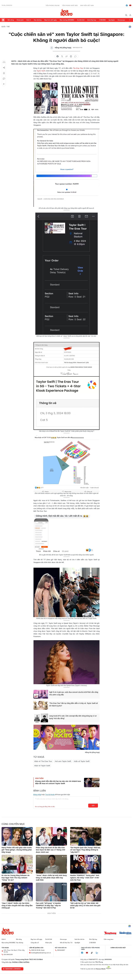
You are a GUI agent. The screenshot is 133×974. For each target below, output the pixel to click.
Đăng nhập (37, 794)
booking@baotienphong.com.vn (41, 952)
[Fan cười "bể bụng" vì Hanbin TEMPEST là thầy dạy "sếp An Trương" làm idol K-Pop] (51, 892)
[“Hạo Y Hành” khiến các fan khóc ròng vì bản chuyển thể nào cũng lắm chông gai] (17, 892)
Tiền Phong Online (52, 5)
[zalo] (98, 953)
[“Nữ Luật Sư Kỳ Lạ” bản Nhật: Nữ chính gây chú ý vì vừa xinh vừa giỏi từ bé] (85, 892)
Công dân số (35, 942)
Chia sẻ (4, 68)
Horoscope (121, 20)
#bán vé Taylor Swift (42, 766)
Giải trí (28, 20)
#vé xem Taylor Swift (63, 761)
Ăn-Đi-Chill (80, 20)
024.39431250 (8, 954)
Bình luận (4, 79)
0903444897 (61, 950)
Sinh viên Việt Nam (87, 5)
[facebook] (127, 5)
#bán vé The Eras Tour (43, 761)
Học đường (37, 20)
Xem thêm (129, 19)
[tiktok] (93, 953)
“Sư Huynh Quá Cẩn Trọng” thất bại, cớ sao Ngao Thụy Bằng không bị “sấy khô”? (85, 850)
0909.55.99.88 (35, 950)
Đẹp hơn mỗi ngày (50, 20)
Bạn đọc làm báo (13, 969)
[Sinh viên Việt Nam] (125, 933)
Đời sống (11, 20)
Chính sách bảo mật (118, 947)
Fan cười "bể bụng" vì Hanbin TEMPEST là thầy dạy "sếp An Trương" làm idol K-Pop (48, 905)
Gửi (93, 805)
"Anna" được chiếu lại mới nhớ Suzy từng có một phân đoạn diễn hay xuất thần (51, 877)
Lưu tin (4, 73)
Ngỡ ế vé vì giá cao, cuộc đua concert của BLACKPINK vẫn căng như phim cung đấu (73, 693)
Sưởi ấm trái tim (79, 939)
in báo (71, 56)
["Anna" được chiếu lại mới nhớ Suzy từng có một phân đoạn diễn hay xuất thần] (51, 864)
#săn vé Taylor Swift (81, 761)
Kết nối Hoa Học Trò (66, 942)
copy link (66, 56)
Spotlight (112, 20)
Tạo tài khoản (50, 794)
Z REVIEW (102, 20)
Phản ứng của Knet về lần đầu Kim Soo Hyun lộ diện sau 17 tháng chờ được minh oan (50, 850)
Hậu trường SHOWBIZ (67, 20)
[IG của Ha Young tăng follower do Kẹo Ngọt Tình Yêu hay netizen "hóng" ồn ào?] (17, 864)
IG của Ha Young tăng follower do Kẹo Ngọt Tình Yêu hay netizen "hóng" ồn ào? (16, 877)
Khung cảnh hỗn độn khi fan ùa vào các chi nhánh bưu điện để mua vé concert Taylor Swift (58, 782)
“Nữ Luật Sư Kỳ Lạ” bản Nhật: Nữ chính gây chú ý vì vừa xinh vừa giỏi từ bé (85, 905)
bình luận (75, 56)
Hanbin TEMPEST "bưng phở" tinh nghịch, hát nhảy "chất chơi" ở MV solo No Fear (84, 877)
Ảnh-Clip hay (91, 20)
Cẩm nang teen (108, 939)
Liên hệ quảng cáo (36, 947)
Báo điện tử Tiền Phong (66, 12)
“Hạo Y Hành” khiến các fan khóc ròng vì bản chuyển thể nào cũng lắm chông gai (17, 905)
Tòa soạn (5, 947)
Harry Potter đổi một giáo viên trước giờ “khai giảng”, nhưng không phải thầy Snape (17, 850)
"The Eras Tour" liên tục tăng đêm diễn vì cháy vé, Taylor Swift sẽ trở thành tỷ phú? (73, 704)
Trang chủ (3, 19)
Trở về (4, 84)
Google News (129, 26)
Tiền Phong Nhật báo (70, 5)
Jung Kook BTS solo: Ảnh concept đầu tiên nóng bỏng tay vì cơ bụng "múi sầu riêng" (73, 717)
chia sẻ (57, 56)
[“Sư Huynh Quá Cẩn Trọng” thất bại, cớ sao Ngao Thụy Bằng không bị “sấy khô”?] (85, 836)
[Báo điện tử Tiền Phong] (110, 933)
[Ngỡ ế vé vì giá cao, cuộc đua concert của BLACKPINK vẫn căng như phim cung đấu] (40, 694)
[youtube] (130, 5)
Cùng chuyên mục (13, 824)
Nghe (4, 62)
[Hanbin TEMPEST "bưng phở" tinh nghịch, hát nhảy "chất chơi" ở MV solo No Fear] (85, 864)
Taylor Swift (41, 71)
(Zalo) (42, 950)
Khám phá (20, 20)
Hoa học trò (8, 931)
